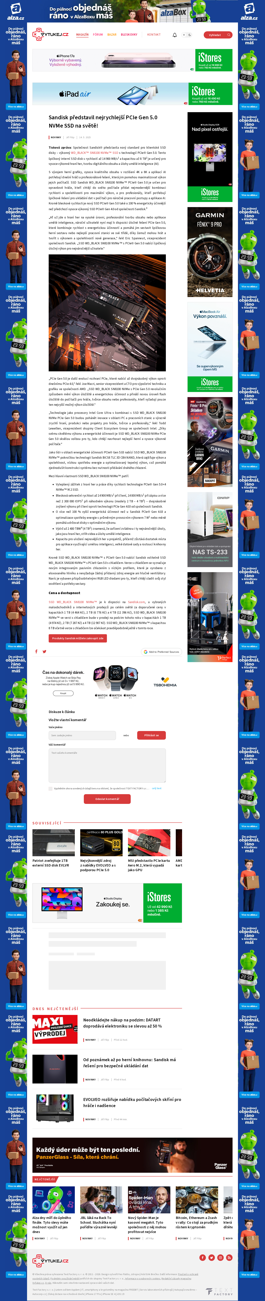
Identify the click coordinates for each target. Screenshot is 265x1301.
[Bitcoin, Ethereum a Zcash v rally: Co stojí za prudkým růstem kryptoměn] (197, 1199)
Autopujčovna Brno (184, 1290)
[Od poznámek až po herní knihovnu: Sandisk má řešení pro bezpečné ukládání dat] (55, 1069)
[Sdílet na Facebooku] (36, 652)
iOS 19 (120, 1294)
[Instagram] (220, 1257)
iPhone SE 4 (109, 1294)
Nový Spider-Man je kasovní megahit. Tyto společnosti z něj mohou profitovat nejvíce (147, 1224)
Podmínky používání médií (64, 1278)
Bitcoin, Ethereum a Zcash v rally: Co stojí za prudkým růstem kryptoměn (197, 1222)
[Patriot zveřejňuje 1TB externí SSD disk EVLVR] (53, 842)
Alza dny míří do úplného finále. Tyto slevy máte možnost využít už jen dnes (51, 1224)
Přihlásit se (151, 735)
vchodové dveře (75, 1294)
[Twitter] (211, 1257)
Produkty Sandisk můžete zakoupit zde (77, 638)
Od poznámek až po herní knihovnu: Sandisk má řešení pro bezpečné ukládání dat (129, 1063)
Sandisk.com (136, 602)
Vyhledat (215, 35)
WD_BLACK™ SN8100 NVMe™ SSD (94, 153)
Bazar (112, 35)
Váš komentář (57, 745)
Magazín (82, 35)
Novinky (56, 137)
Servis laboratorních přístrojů (156, 1290)
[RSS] (229, 1257)
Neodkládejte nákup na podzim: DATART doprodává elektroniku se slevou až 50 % (122, 1023)
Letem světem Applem (68, 1290)
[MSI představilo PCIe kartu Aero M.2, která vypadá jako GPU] (149, 842)
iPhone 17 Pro (93, 1294)
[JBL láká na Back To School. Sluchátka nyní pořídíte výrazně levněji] (101, 1199)
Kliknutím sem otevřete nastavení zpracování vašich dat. (83, 1283)
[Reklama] (16, 11)
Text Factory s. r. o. (74, 1274)
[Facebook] (202, 1257)
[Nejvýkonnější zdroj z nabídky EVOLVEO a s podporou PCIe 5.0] (101, 842)
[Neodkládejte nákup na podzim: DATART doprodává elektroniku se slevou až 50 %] (55, 1029)
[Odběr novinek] (175, 35)
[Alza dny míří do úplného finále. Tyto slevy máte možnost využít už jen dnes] (53, 1199)
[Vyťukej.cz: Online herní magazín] (50, 35)
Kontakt (154, 35)
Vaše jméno (56, 727)
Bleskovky (129, 35)
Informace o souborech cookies (142, 1278)
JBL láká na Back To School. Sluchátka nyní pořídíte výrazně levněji (98, 1222)
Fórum (98, 35)
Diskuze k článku (62, 711)
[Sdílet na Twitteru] (44, 652)
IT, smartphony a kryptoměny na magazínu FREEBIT (109, 1290)
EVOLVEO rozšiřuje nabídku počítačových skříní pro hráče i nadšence (132, 1103)
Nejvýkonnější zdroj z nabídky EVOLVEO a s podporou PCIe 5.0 (98, 865)
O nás (48, 1283)
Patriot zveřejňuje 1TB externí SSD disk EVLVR (50, 863)
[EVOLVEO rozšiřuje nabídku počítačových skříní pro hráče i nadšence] (55, 1108)
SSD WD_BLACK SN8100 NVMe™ (73, 602)
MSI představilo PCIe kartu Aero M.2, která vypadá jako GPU (149, 865)
